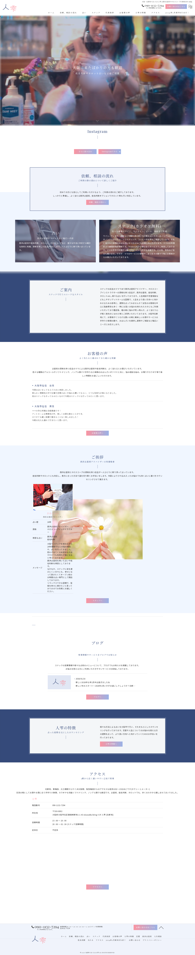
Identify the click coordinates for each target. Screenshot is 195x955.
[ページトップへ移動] (161, 927)
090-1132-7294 (58, 805)
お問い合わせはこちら (176, 6)
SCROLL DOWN (97, 120)
